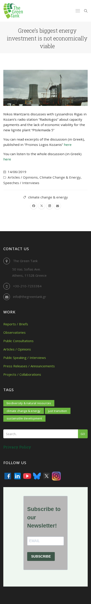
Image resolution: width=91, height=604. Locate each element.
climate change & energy (48, 197)
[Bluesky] (36, 476)
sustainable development (24, 418)
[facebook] (33, 205)
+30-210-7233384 (27, 286)
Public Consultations (18, 341)
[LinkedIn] (17, 476)
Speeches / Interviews (21, 183)
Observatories (14, 332)
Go (83, 434)
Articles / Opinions (23, 177)
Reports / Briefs (15, 324)
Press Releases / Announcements (29, 366)
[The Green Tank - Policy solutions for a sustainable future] (13, 10)
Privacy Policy (17, 447)
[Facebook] (7, 476)
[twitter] (41, 205)
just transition (57, 411)
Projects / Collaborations (22, 374)
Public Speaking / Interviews (24, 357)
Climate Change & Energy (60, 177)
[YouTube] (27, 476)
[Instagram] (56, 476)
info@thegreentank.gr (29, 296)
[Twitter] (46, 476)
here (68, 144)
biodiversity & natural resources (29, 403)
